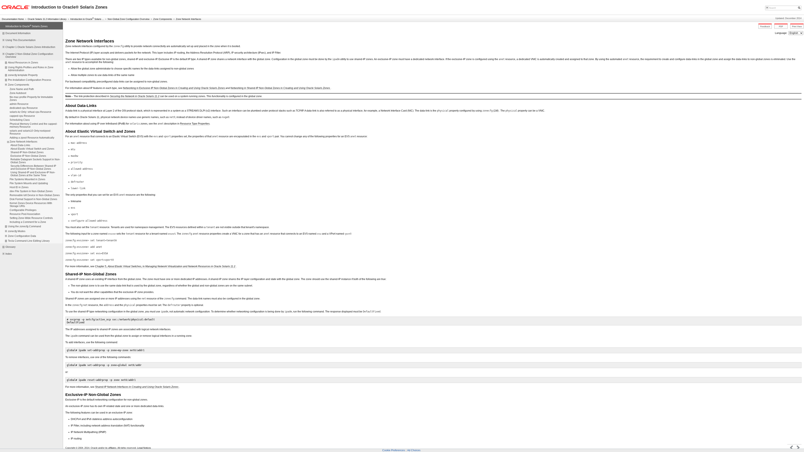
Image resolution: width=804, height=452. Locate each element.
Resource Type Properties (195, 123)
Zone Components (162, 19)
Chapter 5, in (165, 266)
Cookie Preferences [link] (393, 450)
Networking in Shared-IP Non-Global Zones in (281, 88)
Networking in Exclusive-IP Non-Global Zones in (174, 88)
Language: (781, 33)
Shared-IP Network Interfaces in (137, 386)
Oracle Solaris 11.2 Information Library (47, 19)
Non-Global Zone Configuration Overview (128, 19)
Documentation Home (13, 19)
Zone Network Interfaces (188, 19)
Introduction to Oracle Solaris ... (87, 19)
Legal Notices (144, 448)
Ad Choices (413, 450)
